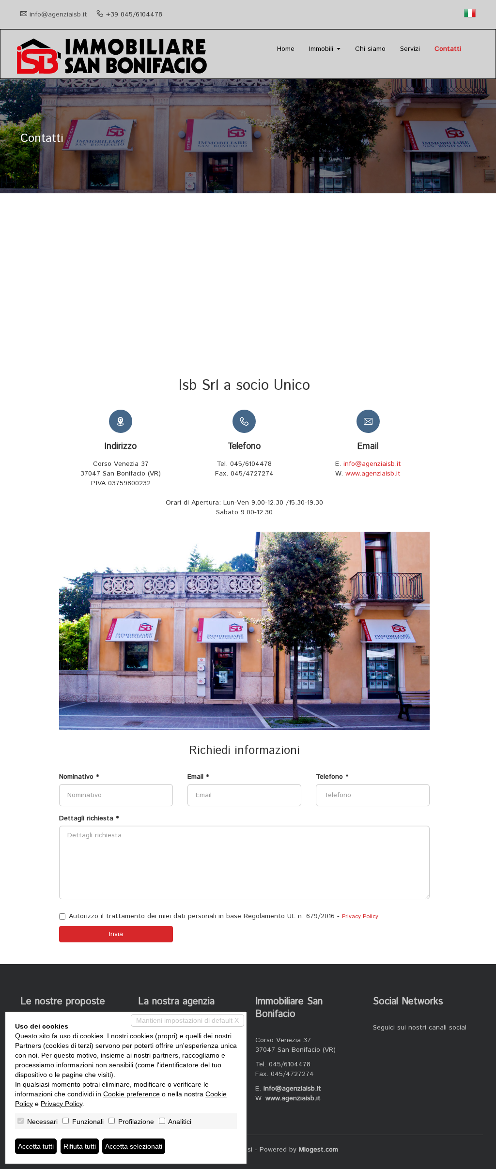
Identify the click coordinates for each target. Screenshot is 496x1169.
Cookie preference (131, 1094)
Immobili (322, 49)
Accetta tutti (36, 1146)
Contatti (447, 49)
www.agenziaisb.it (373, 473)
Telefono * (332, 777)
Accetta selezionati (133, 1146)
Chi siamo (370, 49)
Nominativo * (79, 777)
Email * (198, 777)
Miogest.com (318, 1149)
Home (285, 49)
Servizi (410, 49)
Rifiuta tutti (79, 1146)
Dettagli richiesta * (89, 818)
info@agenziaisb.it (58, 14)
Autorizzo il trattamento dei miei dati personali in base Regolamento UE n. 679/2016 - (223, 916)
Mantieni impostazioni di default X (187, 1020)
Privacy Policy (360, 916)
